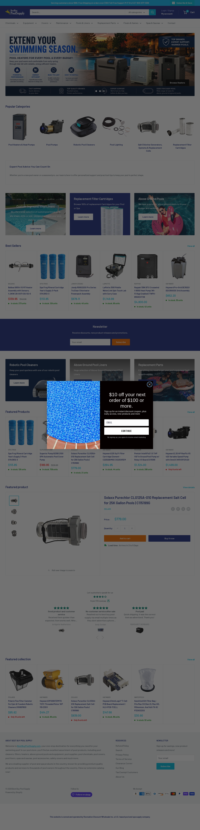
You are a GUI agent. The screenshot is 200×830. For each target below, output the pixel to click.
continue (126, 431)
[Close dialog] (149, 384)
